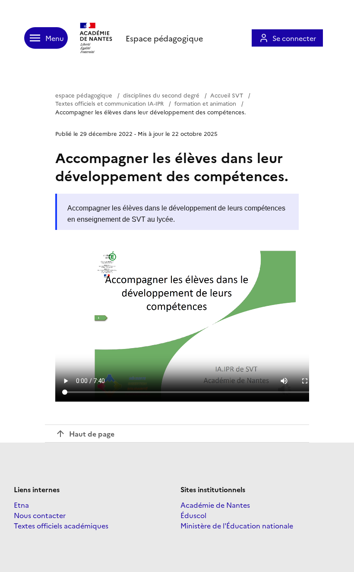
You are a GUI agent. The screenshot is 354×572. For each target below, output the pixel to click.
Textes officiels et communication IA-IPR (109, 103)
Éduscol (193, 515)
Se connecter (294, 38)
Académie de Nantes (215, 504)
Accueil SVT (226, 95)
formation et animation (205, 103)
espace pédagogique (83, 95)
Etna (21, 504)
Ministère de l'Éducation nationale (236, 525)
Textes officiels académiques (61, 525)
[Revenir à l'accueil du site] (97, 38)
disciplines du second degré (161, 95)
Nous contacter (40, 515)
